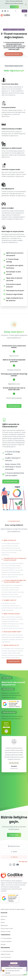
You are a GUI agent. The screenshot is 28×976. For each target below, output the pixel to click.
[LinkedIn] (5, 11)
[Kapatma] (25, 4)
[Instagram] (7, 11)
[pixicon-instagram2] (14, 864)
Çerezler (7, 973)
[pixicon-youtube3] (17, 864)
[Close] (25, 970)
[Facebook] (2, 11)
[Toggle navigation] (25, 15)
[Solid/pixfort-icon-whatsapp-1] (10, 864)
